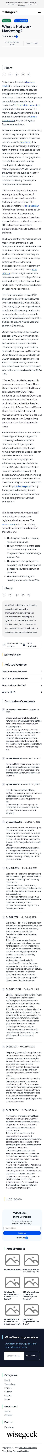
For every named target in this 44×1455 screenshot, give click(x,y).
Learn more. (22, 5)
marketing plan (22, 486)
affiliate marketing (29, 105)
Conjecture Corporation (28, 1448)
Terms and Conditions (21, 1451)
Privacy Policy (7, 1451)
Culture (7, 1395)
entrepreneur (9, 524)
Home (7, 1399)
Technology (9, 1384)
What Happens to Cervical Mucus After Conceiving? (12, 1321)
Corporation (8, 120)
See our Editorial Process (14, 644)
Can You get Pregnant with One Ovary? (31, 1321)
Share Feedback (31, 644)
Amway (33, 116)
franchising (25, 142)
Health (7, 1380)
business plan (32, 205)
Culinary (8, 1391)
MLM (16, 105)
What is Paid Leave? (12, 1269)
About (7, 1411)
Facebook (9, 1427)
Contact (8, 1415)
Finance (8, 1388)
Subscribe (22, 1233)
